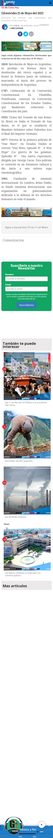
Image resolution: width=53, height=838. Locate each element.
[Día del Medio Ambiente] (27, 490)
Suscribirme (26, 305)
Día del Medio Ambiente (15, 517)
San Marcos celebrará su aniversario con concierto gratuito (23, 574)
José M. (16, 26)
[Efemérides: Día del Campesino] (27, 434)
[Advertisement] (26, 703)
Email (8, 284)
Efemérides (44, 25)
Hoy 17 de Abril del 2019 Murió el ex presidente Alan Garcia (26, 403)
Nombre (9, 274)
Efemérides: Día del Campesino (19, 461)
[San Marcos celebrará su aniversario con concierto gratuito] (27, 546)
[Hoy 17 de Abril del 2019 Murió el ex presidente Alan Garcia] (27, 376)
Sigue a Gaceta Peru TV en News (26, 227)
